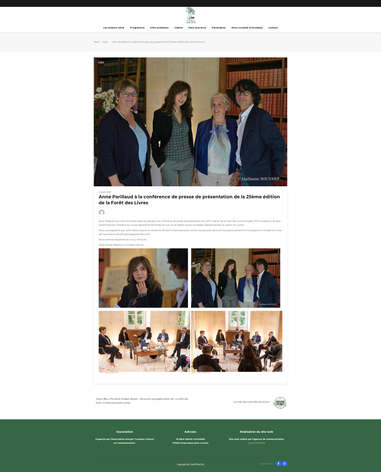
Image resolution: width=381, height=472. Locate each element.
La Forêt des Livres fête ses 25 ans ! (252, 402)
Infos (105, 42)
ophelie (112, 212)
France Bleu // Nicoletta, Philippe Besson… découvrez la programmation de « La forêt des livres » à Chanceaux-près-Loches (142, 401)
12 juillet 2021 (105, 192)
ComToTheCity (256, 443)
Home (96, 42)
